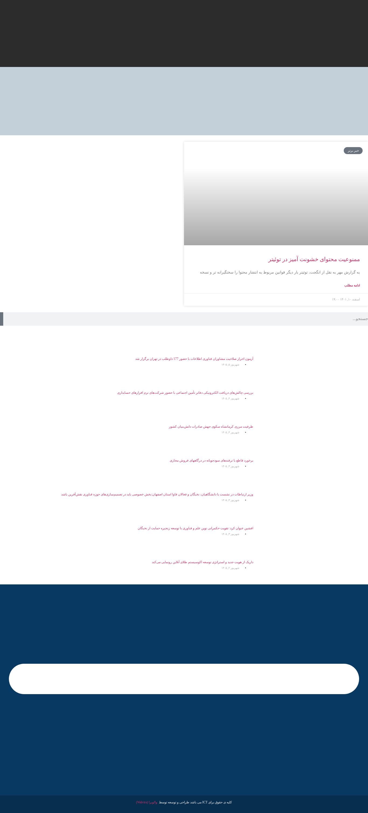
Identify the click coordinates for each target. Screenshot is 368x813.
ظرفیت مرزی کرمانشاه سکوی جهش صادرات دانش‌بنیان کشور (211, 426)
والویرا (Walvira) (146, 802)
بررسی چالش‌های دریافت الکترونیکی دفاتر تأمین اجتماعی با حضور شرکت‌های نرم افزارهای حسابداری (185, 393)
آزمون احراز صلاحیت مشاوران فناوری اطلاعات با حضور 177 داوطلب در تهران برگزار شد (194, 359)
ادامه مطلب (352, 285)
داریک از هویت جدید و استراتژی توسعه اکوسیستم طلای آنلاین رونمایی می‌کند (202, 562)
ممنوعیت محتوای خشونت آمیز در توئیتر (314, 259)
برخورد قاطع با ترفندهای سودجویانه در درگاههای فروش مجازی (211, 460)
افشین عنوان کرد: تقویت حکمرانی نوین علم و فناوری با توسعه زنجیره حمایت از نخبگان (195, 528)
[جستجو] (1, 319)
